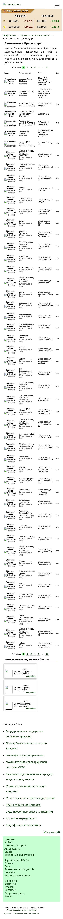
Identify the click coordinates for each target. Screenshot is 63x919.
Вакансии (10, 890)
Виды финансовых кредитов (23, 825)
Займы (8, 842)
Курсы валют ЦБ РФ (16, 860)
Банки (8, 851)
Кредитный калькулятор (19, 854)
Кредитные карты (15, 845)
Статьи (8, 863)
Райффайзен (10, 102)
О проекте (10, 880)
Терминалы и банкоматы (35, 35)
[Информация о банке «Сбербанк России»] (10, 158)
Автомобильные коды (17, 875)
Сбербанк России (10, 153)
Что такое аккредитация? (21, 818)
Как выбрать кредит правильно (25, 755)
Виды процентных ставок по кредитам (29, 811)
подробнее (31, 676)
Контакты (10, 883)
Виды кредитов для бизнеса (23, 804)
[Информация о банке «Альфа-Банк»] (10, 83)
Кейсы (8, 896)
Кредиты (9, 839)
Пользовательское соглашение (26, 913)
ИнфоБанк (9, 35)
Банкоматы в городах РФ (19, 869)
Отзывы (9, 887)
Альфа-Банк (10, 79)
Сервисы (9, 872)
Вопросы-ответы (14, 893)
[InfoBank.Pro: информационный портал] (12, 4)
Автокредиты (12, 848)
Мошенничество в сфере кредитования (30, 798)
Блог (7, 866)
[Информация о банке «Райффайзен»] (10, 107)
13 (47, 67)
